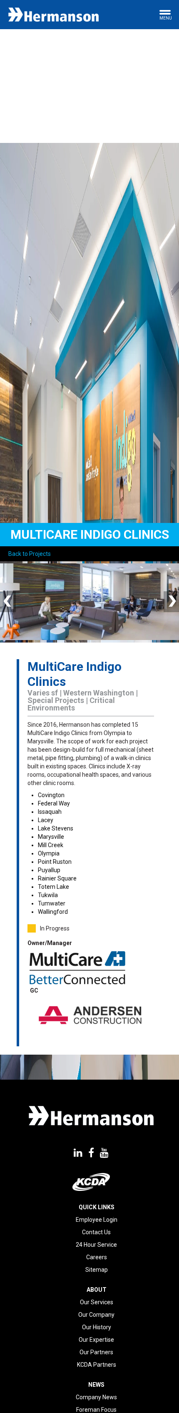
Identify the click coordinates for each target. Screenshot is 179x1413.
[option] (89, 602)
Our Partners (96, 1352)
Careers (96, 1257)
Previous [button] (8, 601)
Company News (96, 1397)
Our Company (96, 1314)
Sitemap (96, 1269)
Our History (96, 1327)
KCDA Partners (96, 1364)
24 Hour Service (96, 1244)
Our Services (96, 1302)
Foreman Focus (96, 1409)
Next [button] (170, 601)
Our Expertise (96, 1339)
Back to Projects (29, 553)
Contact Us (96, 1232)
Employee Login (96, 1219)
